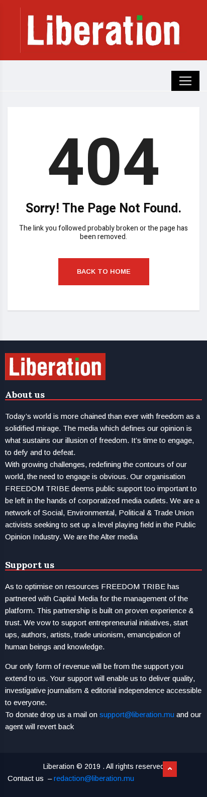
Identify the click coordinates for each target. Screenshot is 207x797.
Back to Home (104, 271)
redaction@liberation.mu (94, 778)
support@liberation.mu (136, 714)
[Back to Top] (170, 769)
